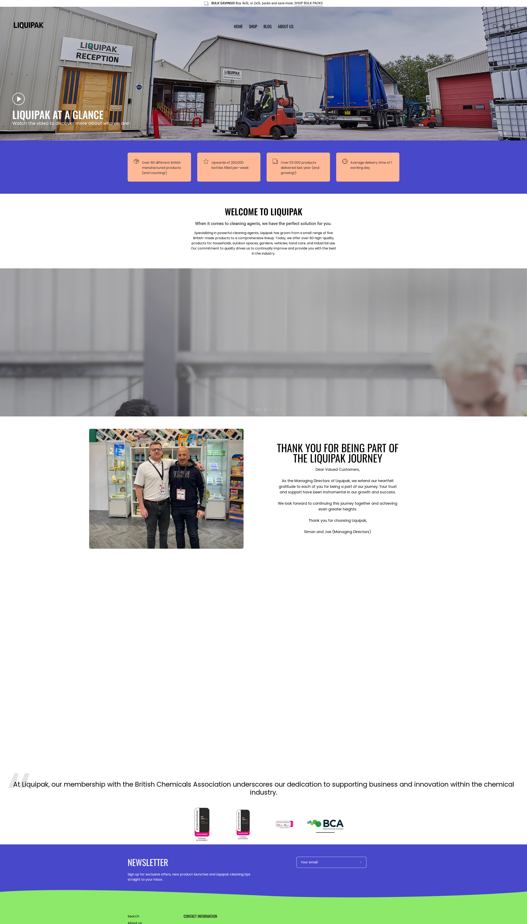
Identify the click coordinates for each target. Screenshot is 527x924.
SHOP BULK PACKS (308, 3)
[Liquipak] (28, 26)
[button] (253, 26)
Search (133, 916)
